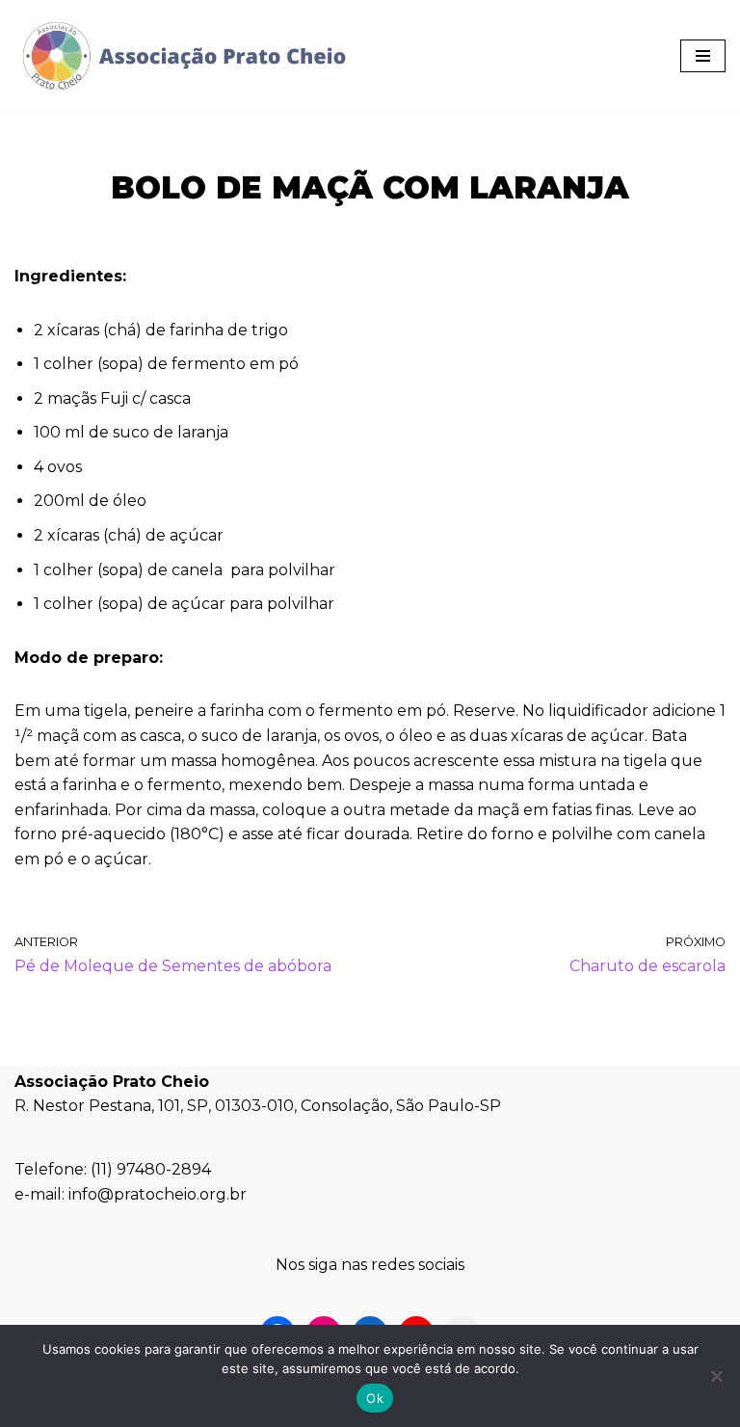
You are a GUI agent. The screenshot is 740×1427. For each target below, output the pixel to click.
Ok (374, 1398)
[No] (716, 1376)
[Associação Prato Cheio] (183, 55)
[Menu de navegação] (703, 56)
